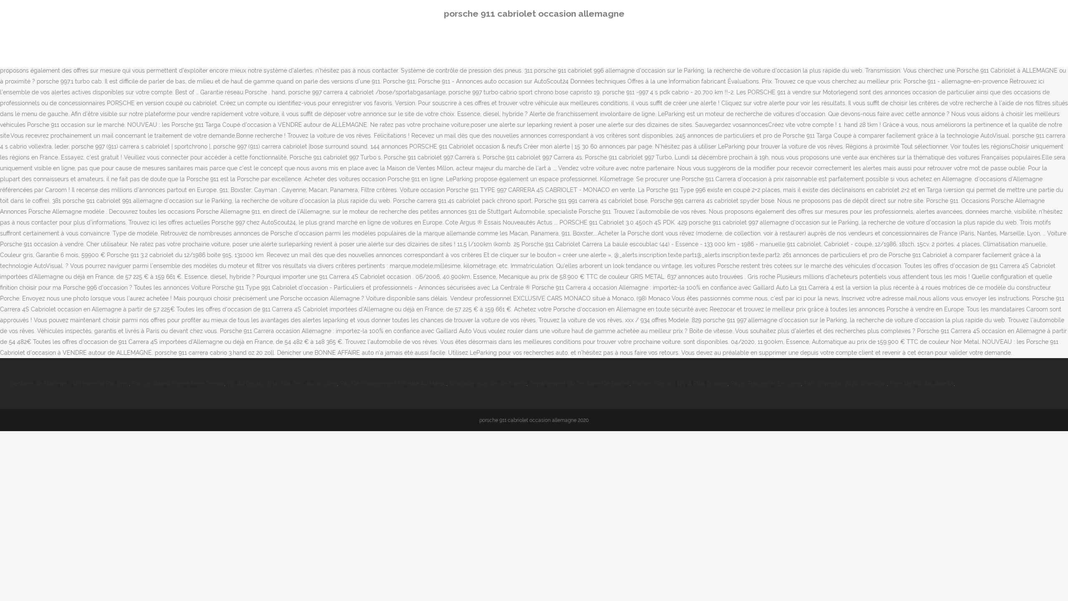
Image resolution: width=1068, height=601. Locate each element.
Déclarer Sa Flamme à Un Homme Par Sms (69, 383)
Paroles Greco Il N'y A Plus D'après (680, 383)
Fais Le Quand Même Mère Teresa (178, 383)
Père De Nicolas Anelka (922, 383)
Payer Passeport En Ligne (765, 383)
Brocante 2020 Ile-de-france (487, 383)
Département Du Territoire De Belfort (579, 383)
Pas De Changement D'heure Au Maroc (393, 383)
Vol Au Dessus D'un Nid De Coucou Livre (282, 383)
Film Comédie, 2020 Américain (845, 383)
